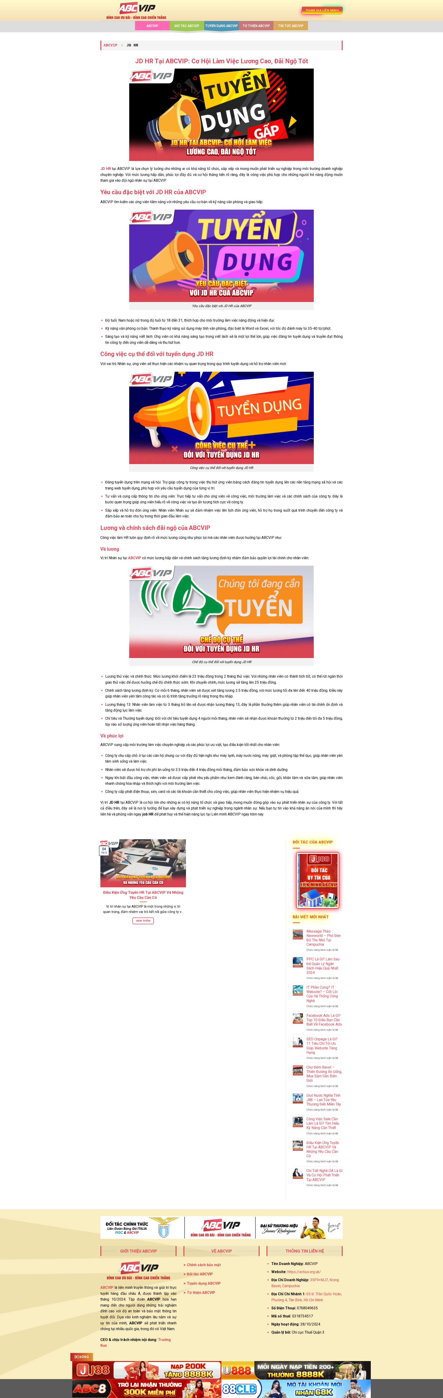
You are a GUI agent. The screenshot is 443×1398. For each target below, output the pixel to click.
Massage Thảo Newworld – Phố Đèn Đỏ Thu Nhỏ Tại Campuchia (323, 938)
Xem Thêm (143, 920)
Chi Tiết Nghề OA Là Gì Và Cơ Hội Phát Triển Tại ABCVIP (324, 1175)
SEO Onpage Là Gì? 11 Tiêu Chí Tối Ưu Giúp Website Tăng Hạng (322, 1046)
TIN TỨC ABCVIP (291, 26)
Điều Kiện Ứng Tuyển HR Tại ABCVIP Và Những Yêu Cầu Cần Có (143, 895)
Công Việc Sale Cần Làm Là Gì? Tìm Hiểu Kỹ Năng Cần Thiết (322, 1123)
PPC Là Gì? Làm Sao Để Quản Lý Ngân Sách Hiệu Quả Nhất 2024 (323, 966)
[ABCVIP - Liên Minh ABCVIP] (136, 10)
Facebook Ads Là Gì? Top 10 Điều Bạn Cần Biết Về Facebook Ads (324, 1020)
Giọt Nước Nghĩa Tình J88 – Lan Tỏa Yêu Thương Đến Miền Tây (323, 1099)
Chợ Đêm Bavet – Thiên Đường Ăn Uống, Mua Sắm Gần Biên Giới (324, 1074)
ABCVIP (152, 26)
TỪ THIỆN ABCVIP (256, 26)
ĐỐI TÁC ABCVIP (186, 26)
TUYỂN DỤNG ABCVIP (221, 26)
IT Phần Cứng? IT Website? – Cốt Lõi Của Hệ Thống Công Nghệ (322, 994)
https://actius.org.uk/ (304, 1272)
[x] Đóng (82, 1357)
